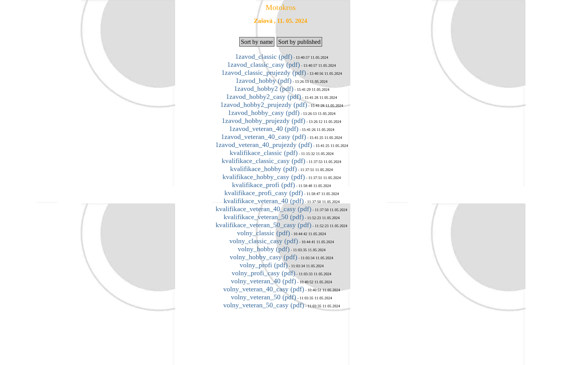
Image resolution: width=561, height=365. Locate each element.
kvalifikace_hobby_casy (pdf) (263, 177)
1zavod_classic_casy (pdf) (263, 64)
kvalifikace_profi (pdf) (263, 185)
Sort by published (299, 42)
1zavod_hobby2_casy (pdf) (263, 96)
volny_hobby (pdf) (264, 249)
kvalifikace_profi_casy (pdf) (263, 193)
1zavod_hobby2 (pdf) (263, 88)
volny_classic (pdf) (263, 233)
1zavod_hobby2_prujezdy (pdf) (263, 104)
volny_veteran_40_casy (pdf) (263, 289)
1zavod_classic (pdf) (263, 56)
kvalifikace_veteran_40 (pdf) (264, 201)
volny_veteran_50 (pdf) (263, 297)
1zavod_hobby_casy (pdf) (264, 112)
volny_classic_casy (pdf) (263, 241)
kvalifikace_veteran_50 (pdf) (264, 217)
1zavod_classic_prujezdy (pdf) (263, 72)
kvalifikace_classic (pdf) (264, 153)
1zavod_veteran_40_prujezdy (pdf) (263, 145)
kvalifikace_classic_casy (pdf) (263, 161)
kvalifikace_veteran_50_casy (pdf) (263, 225)
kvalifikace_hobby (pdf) (263, 169)
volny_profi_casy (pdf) (263, 273)
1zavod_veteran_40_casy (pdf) (263, 137)
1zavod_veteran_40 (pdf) (263, 128)
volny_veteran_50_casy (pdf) (263, 305)
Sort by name (257, 42)
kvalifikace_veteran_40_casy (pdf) (263, 209)
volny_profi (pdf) (264, 265)
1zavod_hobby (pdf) (263, 80)
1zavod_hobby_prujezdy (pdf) (263, 120)
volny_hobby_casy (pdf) (263, 257)
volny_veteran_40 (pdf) (263, 281)
